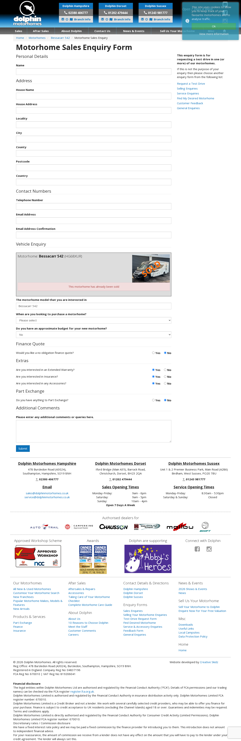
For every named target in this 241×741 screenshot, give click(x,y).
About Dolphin (71, 31)
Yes (157, 353)
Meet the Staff (77, 626)
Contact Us (102, 31)
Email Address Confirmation (35, 229)
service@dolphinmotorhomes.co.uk (47, 497)
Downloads (185, 624)
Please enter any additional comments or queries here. (55, 417)
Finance (18, 626)
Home (20, 38)
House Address (26, 104)
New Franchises (23, 597)
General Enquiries (188, 108)
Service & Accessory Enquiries (142, 626)
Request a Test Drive (191, 83)
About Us (74, 619)
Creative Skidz (209, 662)
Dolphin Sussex (133, 597)
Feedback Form (133, 630)
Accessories (76, 593)
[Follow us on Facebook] (197, 550)
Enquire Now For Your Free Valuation (202, 611)
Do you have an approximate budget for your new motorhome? (61, 328)
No (168, 353)
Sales (18, 31)
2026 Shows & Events (192, 589)
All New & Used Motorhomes (32, 589)
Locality (21, 118)
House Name (25, 90)
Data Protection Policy (192, 636)
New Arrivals (21, 609)
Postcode (23, 161)
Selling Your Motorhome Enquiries (145, 615)
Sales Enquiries (133, 611)
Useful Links (186, 628)
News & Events (133, 31)
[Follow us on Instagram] (209, 550)
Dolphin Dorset (133, 593)
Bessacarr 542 (60, 38)
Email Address (26, 214)
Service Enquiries (188, 93)
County (21, 147)
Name (20, 65)
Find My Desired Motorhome (195, 98)
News (182, 593)
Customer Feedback (190, 103)
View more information (214, 34)
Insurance (19, 630)
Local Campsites (189, 632)
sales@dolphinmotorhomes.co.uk (47, 493)
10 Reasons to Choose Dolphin (88, 623)
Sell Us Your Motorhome (177, 31)
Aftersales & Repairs (81, 589)
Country (22, 176)
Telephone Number (29, 200)
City (19, 133)
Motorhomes (37, 38)
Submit (22, 448)
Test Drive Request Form (140, 619)
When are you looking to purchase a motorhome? (51, 314)
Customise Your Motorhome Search (36, 593)
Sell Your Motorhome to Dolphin (199, 607)
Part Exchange (22, 623)
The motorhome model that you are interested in (51, 300)
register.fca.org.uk (82, 691)
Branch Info (82, 19)
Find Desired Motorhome (139, 623)
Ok (214, 26)
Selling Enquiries (187, 88)
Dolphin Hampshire (135, 589)
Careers (73, 634)
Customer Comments (82, 630)
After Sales (41, 31)
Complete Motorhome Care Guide (90, 605)
